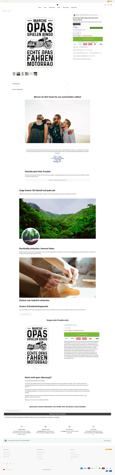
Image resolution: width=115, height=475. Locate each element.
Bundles (58, 7)
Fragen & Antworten (7, 454)
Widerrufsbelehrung (74, 456)
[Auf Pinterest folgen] (14, 463)
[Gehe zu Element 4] (27, 74)
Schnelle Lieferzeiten (41, 452)
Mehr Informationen (107, 440)
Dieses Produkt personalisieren (57, 180)
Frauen (45, 7)
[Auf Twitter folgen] (7, 463)
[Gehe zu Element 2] (18, 74)
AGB (71, 459)
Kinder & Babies (52, 7)
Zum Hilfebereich (25, 314)
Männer (39, 7)
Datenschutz (39, 456)
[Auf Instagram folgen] (10, 463)
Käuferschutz (39, 454)
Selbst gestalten (66, 7)
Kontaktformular (6, 452)
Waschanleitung (6, 456)
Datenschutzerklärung (75, 454)
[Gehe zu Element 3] (22, 74)
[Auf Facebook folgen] (4, 463)
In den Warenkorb (87, 39)
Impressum (73, 452)
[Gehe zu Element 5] (31, 74)
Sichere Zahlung (40, 459)
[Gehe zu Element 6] (35, 74)
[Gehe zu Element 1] (14, 74)
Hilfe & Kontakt (74, 7)
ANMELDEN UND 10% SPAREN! (57, 414)
